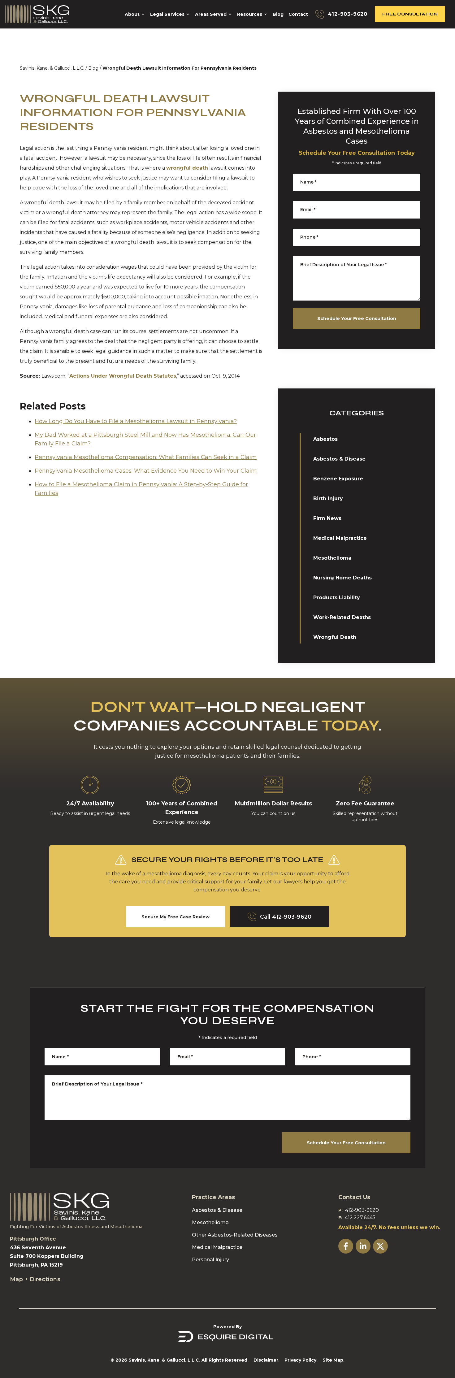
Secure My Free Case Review (175, 917)
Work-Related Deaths (342, 617)
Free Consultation (410, 14)
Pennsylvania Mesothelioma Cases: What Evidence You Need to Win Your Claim (146, 470)
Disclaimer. (267, 1360)
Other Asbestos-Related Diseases (235, 1235)
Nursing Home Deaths (342, 578)
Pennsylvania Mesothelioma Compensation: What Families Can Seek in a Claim (146, 457)
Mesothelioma (332, 558)
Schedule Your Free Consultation (356, 318)
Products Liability (336, 597)
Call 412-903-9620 (285, 916)
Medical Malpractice (340, 538)
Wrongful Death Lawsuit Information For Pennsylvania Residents (179, 68)
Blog (93, 68)
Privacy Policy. (301, 1360)
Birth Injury (328, 498)
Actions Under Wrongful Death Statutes (122, 376)
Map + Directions (35, 1279)
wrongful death (187, 168)
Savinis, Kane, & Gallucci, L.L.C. (52, 68)
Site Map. (333, 1360)
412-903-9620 (362, 1210)
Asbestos (325, 439)
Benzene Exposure (338, 479)
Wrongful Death (334, 637)
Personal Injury (210, 1260)
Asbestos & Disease (339, 459)
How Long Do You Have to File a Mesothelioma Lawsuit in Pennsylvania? (136, 421)
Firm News (327, 518)
